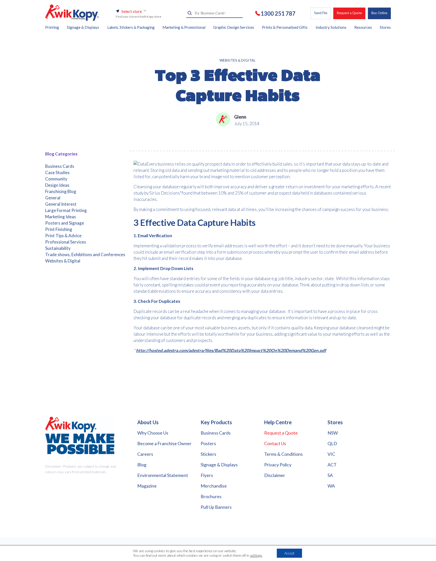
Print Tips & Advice (63, 235)
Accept (289, 553)
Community (56, 178)
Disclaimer (274, 475)
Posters (208, 443)
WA (331, 486)
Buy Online (379, 13)
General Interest (60, 204)
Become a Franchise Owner (164, 443)
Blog (141, 464)
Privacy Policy (277, 464)
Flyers (207, 475)
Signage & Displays (219, 464)
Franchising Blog (60, 191)
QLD (332, 443)
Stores (335, 422)
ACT (332, 464)
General (52, 197)
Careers (145, 454)
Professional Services (65, 242)
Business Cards (59, 166)
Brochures (211, 496)
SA (330, 475)
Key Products (216, 422)
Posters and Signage (64, 223)
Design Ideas (57, 185)
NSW (333, 433)
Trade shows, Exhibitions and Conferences (85, 254)
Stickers (208, 454)
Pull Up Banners (216, 507)
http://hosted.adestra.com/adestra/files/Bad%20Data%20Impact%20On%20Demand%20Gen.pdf (231, 350)
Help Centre (278, 422)
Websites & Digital (238, 60)
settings (256, 555)
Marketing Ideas (60, 216)
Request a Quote (349, 13)
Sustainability (58, 248)
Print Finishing (58, 229)
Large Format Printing (66, 210)
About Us (147, 422)
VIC (331, 454)
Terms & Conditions (283, 454)
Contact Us (275, 443)
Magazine (147, 486)
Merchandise (214, 486)
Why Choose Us (152, 433)
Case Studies (57, 172)
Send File (320, 13)
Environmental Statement (162, 475)
